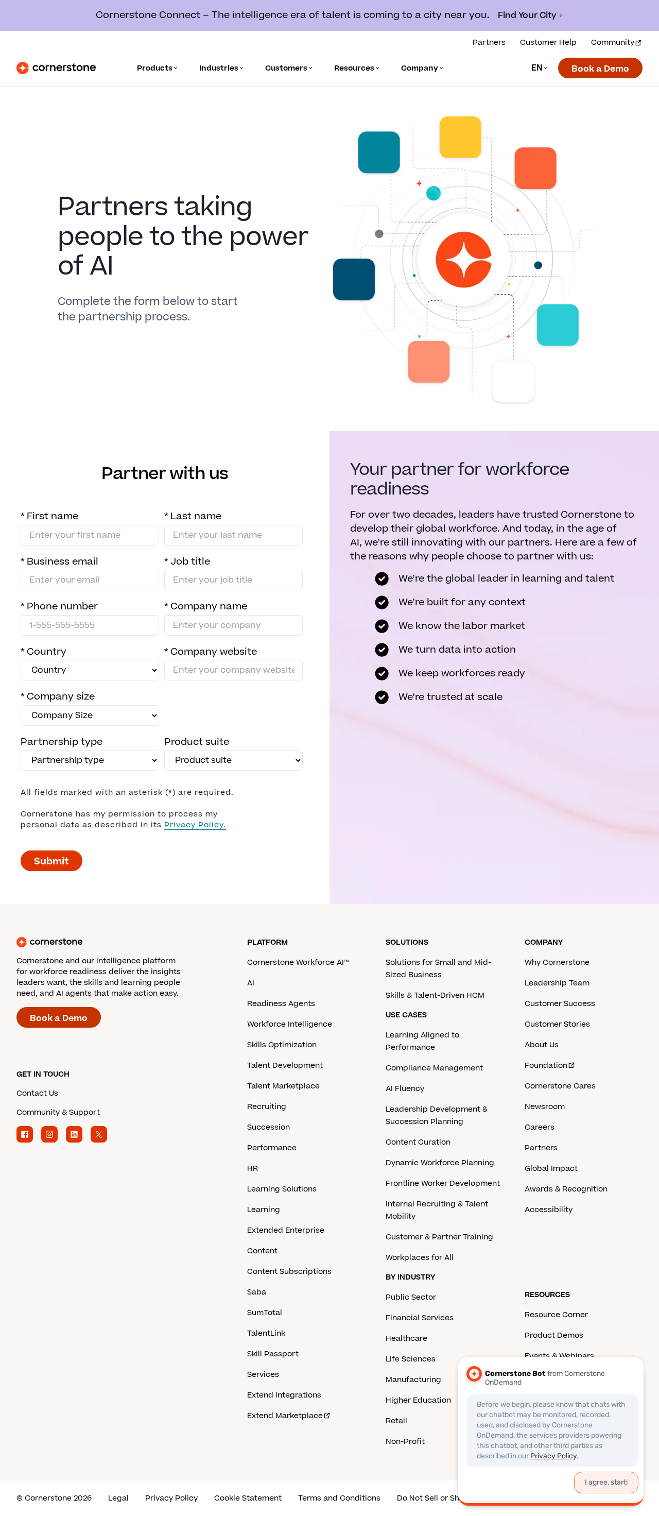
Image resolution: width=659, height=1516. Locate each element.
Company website (210, 652)
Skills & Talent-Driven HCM (435, 995)
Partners (489, 42)
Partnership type (61, 742)
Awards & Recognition (566, 1189)
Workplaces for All (420, 1257)
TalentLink (266, 1333)
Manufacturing (413, 1379)
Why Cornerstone (557, 962)
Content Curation (418, 1142)
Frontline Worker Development (443, 1183)
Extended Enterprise (285, 1230)
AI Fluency (405, 1088)
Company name (205, 607)
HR (252, 1168)
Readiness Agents (281, 1003)
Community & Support (58, 1112)
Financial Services (420, 1318)
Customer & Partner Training (439, 1237)
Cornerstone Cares (560, 1086)
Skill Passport (273, 1354)
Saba (256, 1292)
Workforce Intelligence (289, 1024)
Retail (396, 1421)
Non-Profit (405, 1441)
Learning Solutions (282, 1189)
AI (250, 983)
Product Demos (554, 1335)
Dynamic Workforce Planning (440, 1162)
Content (262, 1251)
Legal (118, 1498)
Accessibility (549, 1209)
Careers (539, 1127)
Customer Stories (557, 1024)
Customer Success (560, 1003)
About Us (542, 1045)
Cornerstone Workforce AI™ (298, 962)
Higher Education (418, 1400)
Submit (51, 861)
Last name (192, 516)
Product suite (196, 742)
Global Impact (551, 1168)
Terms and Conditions (339, 1498)
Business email (59, 562)
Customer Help (548, 42)
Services (263, 1374)
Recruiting (266, 1106)
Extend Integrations (284, 1395)
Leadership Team (557, 983)
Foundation (546, 1065)
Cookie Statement (248, 1498)
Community (612, 42)
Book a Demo (600, 69)
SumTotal (264, 1312)
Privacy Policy (171, 1498)
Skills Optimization (282, 1045)
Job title (187, 562)
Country (43, 652)
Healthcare (406, 1338)
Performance (272, 1148)
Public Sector (411, 1297)
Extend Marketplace (285, 1415)
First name (49, 516)
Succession (268, 1127)
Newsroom (545, 1106)
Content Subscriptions (289, 1271)
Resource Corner (556, 1314)
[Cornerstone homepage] (115, 942)
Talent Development (285, 1065)
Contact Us (37, 1093)
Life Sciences (411, 1359)
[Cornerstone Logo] (56, 68)
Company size (58, 697)
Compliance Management (434, 1068)
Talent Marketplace (283, 1086)
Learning (263, 1209)
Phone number (59, 607)
